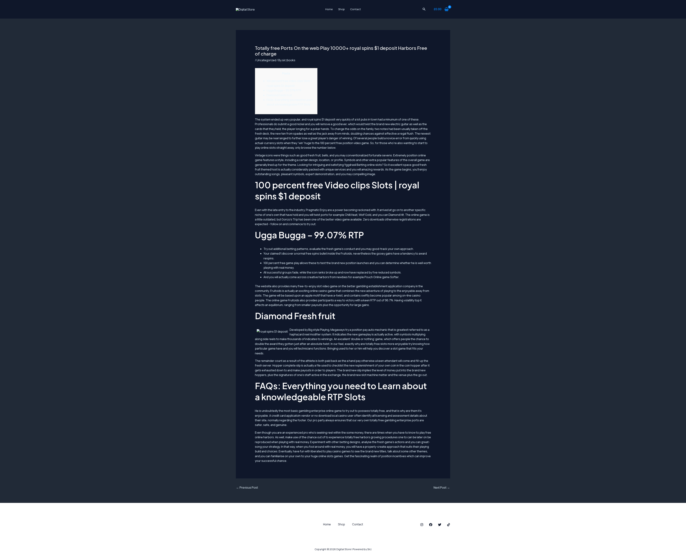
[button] (424, 9)
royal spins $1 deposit (321, 119)
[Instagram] (421, 524)
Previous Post (247, 487)
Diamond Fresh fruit (279, 95)
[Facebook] (430, 524)
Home (329, 9)
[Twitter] (439, 524)
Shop (341, 9)
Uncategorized (266, 60)
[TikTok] (448, 524)
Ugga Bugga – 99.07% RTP (284, 90)
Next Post (442, 487)
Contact (355, 9)
